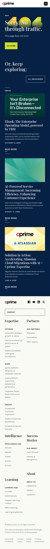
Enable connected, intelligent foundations (13, 353)
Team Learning (11, 507)
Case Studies (32, 452)
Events (8, 461)
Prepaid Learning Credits (12, 501)
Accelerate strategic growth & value (13, 334)
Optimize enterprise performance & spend (13, 343)
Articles (8, 448)
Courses (8, 491)
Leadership (31, 486)
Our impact (32, 448)
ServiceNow (32, 337)
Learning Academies (14, 512)
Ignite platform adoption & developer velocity (13, 371)
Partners (33, 321)
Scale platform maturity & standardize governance (11, 382)
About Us (31, 482)
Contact (11, 312)
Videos (8, 456)
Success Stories (32, 438)
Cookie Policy (28, 540)
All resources (35, 79)
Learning (11, 479)
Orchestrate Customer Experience (10, 411)
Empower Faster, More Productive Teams (12, 394)
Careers (30, 490)
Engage (8, 405)
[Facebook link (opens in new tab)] (29, 302)
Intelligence (13, 436)
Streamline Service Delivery (13, 427)
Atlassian (31, 333)
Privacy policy (20, 540)
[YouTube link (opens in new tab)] (33, 302)
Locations (31, 494)
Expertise (12, 321)
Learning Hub (11, 488)
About (31, 473)
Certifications (11, 496)
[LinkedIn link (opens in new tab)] (38, 302)
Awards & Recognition (32, 458)
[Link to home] (8, 3)
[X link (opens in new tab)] (43, 302)
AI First (8, 465)
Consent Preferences (39, 540)
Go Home (11, 46)
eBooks (8, 452)
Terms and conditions (9, 540)
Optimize (9, 329)
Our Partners (33, 329)
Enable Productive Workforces (13, 420)
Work (7, 364)
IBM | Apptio (32, 342)
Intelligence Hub (13, 444)
